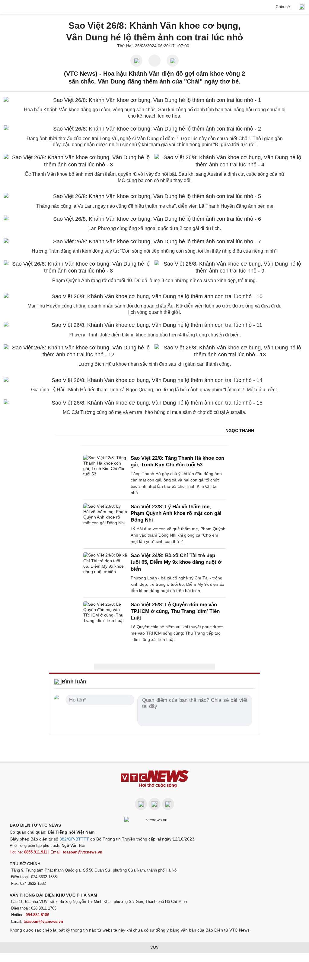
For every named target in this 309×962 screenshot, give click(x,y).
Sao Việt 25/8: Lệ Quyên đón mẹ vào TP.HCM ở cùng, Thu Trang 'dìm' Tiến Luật (175, 611)
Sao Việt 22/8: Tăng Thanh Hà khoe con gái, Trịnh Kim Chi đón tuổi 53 (177, 461)
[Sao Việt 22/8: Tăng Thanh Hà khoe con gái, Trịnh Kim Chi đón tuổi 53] (105, 475)
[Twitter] (168, 804)
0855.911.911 (35, 852)
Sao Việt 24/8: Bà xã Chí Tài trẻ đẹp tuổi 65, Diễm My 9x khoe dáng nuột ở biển (176, 562)
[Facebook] (141, 804)
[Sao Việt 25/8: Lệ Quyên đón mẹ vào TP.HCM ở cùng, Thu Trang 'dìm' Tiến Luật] (105, 622)
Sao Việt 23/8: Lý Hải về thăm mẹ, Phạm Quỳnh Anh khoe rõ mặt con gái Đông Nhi (176, 513)
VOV (154, 947)
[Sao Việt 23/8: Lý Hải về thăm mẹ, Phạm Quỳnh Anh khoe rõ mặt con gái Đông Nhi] (105, 524)
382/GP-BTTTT (74, 839)
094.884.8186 (37, 915)
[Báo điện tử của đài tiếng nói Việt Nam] (154, 819)
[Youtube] (154, 804)
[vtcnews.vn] (154, 6)
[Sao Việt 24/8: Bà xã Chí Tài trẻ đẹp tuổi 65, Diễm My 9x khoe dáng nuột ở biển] (105, 573)
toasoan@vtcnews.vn (82, 852)
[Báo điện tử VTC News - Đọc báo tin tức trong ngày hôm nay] (155, 778)
